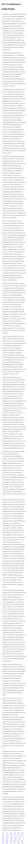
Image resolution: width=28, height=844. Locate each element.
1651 (8, 836)
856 (3, 838)
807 (21, 834)
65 (23, 836)
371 (7, 833)
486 (7, 842)
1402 (11, 833)
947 (11, 838)
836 (3, 833)
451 (16, 836)
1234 (3, 836)
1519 (12, 836)
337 (14, 842)
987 (3, 834)
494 (7, 840)
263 (3, 842)
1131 (22, 840)
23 (22, 838)
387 (19, 838)
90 (18, 840)
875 (18, 834)
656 (11, 842)
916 (15, 833)
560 (19, 833)
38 (14, 834)
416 (3, 840)
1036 (19, 842)
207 (22, 833)
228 (14, 840)
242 (11, 840)
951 (20, 836)
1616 (15, 838)
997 (7, 834)
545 (11, 834)
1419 (7, 838)
